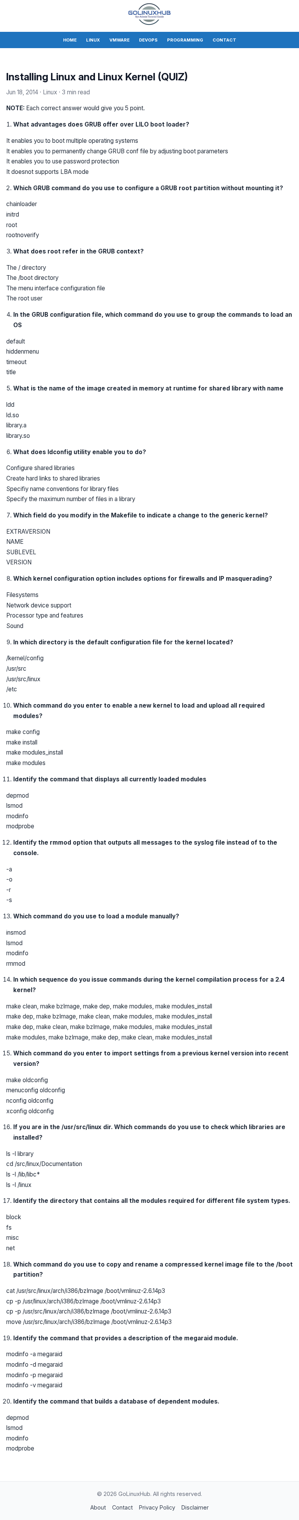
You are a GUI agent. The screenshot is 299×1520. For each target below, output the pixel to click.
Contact (224, 40)
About (98, 1507)
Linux (93, 40)
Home (70, 40)
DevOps (148, 40)
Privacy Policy (157, 1507)
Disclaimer (195, 1507)
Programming (185, 40)
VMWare (119, 40)
